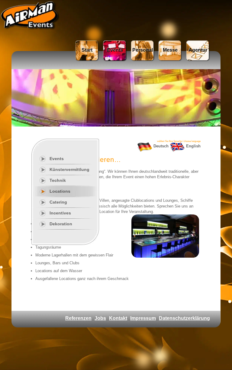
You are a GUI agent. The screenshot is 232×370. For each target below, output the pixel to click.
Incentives (60, 213)
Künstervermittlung (69, 169)
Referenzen (78, 318)
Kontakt (118, 318)
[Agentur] (198, 61)
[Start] (87, 61)
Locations (60, 191)
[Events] (115, 61)
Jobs (100, 318)
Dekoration (61, 223)
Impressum (143, 318)
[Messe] (170, 61)
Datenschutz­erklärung (184, 318)
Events (57, 158)
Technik (58, 180)
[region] (115, 98)
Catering (58, 202)
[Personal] (142, 61)
